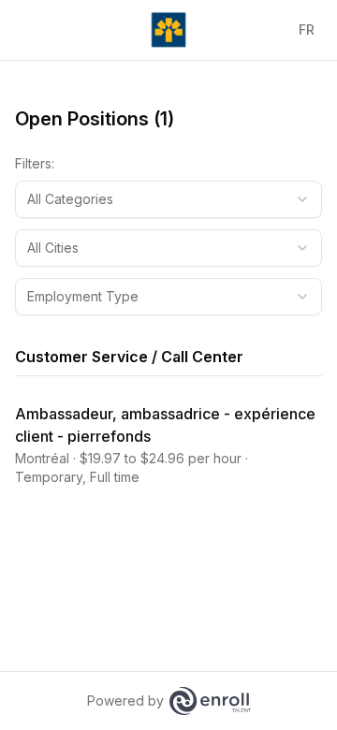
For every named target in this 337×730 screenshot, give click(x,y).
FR (307, 29)
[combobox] (168, 199)
